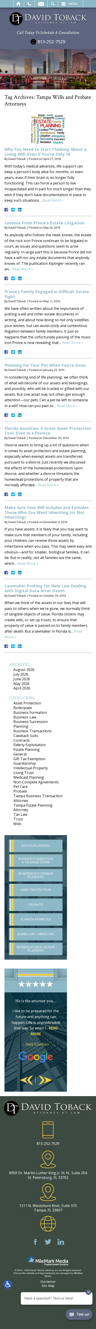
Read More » (52, 200)
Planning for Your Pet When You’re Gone (45, 365)
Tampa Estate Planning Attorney (32, 807)
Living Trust (23, 772)
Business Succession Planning (30, 724)
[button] (26, 1080)
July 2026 (20, 674)
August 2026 (23, 669)
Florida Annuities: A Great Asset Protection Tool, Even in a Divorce (47, 431)
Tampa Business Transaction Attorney (38, 798)
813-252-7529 (51, 42)
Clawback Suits (25, 735)
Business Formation (30, 712)
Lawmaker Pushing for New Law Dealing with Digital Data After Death (45, 588)
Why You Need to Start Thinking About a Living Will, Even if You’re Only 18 (45, 152)
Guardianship (24, 763)
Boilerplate (22, 707)
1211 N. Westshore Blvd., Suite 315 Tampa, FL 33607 (48, 1208)
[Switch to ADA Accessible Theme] (7, 1284)
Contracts (21, 740)
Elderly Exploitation (29, 744)
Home (18, 4)
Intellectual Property (30, 768)
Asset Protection (27, 703)
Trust (18, 819)
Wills (17, 823)
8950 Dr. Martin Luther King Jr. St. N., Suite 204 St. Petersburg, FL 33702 (48, 1175)
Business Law (24, 717)
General (20, 754)
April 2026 (21, 688)
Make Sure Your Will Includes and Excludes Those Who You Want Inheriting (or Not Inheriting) (46, 512)
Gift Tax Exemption (29, 758)
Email (41, 4)
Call (29, 4)
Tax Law (20, 814)
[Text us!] (79, 1315)
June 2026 (21, 679)
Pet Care (20, 786)
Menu (73, 4)
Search (53, 4)
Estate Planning (26, 749)
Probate (20, 791)
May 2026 (21, 683)
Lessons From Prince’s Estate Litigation (44, 223)
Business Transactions (32, 731)
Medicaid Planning (28, 777)
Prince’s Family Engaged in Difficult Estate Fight (46, 294)
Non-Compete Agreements (36, 782)
